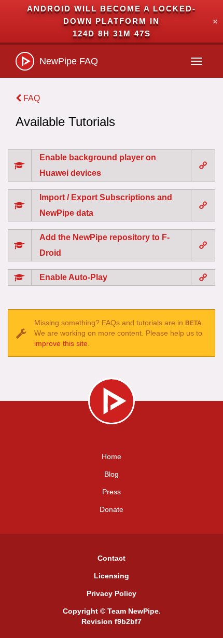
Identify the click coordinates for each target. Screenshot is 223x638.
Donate (111, 509)
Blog (111, 474)
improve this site (61, 343)
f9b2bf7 (128, 621)
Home (111, 456)
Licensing (111, 576)
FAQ (30, 98)
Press (111, 492)
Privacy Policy (111, 593)
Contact (111, 558)
